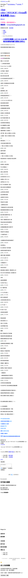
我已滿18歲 (3, 575)
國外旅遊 (11, 455)
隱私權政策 (23, 558)
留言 (13, 451)
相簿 (4, 30)
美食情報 (11, 27)
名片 (4, 33)
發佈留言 (2, 469)
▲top (2, 459)
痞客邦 (10, 451)
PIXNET (6, 558)
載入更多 (2, 461)
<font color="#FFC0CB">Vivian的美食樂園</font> (14, 12)
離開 (7, 575)
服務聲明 (14, 559)
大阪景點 (11, 457)
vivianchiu (3, 444)
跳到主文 (3, 19)
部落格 (4, 32)
